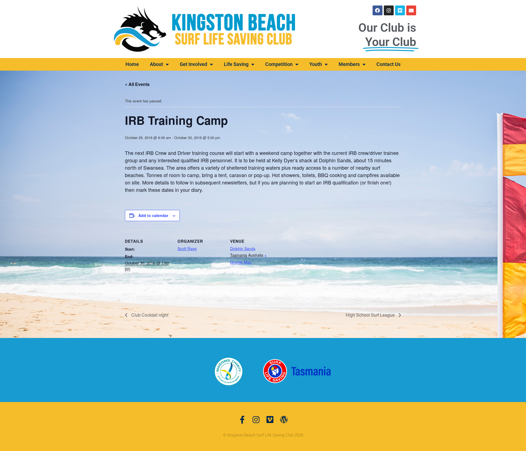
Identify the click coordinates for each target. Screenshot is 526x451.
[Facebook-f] (242, 420)
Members (349, 64)
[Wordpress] (284, 420)
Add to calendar (153, 215)
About (156, 64)
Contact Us (388, 64)
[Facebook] (377, 10)
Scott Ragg (187, 248)
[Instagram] (389, 10)
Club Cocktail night (149, 315)
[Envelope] (411, 10)
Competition (279, 64)
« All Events (137, 84)
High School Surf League (371, 315)
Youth (315, 64)
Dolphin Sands (242, 248)
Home (132, 64)
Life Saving (236, 64)
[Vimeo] (400, 10)
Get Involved (193, 64)
